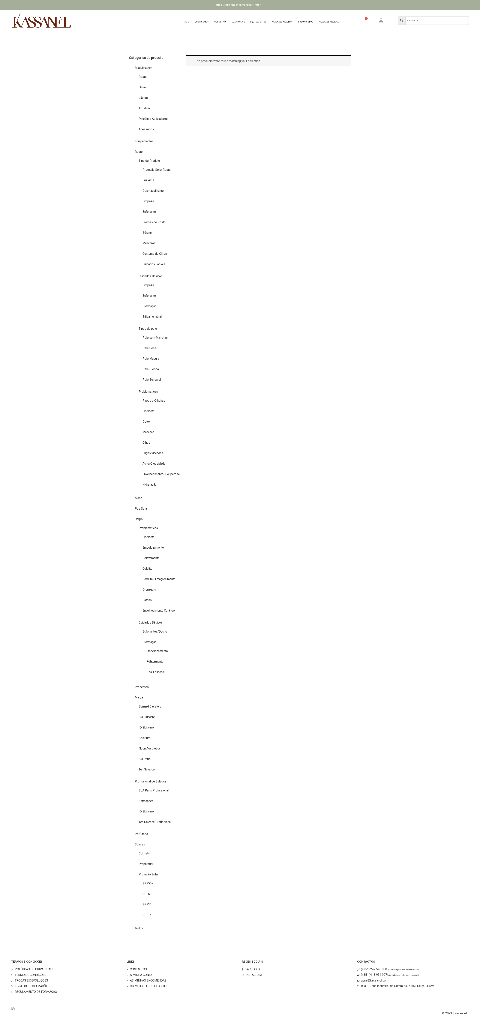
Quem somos (202, 22)
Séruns (147, 232)
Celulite (147, 568)
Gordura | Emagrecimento (159, 579)
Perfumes (141, 834)
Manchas (148, 432)
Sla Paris (145, 759)
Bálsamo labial (152, 316)
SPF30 (147, 904)
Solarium (144, 738)
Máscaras (148, 243)
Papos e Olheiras (153, 400)
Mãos (138, 498)
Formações (146, 801)
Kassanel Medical (329, 22)
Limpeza (148, 201)
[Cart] (364, 21)
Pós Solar (141, 508)
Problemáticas (148, 391)
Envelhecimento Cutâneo (158, 610)
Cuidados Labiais (153, 264)
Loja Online (238, 22)
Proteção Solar (148, 874)
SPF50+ (147, 883)
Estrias (147, 600)
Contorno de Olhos (154, 253)
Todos (139, 928)
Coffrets (144, 853)
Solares (140, 844)
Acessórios (146, 129)
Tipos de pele (148, 328)
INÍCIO (186, 22)
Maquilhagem (143, 68)
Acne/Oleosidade (154, 463)
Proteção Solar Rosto (156, 169)
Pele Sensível (151, 379)
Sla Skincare (147, 717)
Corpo (139, 519)
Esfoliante (149, 211)
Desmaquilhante (153, 190)
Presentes (142, 687)
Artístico (144, 108)
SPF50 (147, 894)
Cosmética (220, 22)
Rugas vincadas (152, 453)
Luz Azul (148, 180)
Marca (139, 697)
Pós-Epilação (155, 672)
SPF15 (147, 915)
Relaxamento (151, 558)
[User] (384, 20)
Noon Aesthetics (150, 748)
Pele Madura (150, 358)
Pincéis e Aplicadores (153, 119)
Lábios (143, 98)
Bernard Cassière (150, 706)
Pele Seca (149, 348)
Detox (146, 421)
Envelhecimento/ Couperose (161, 474)
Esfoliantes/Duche (154, 631)
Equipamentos (258, 22)
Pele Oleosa (150, 369)
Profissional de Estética (150, 781)
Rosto (143, 77)
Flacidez (148, 411)
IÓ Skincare (146, 727)
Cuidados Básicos (151, 276)
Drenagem (149, 589)
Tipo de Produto (149, 160)
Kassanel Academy (282, 22)
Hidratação (149, 306)
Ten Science (147, 769)
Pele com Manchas (155, 337)
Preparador (146, 864)
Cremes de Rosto (154, 222)
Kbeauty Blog (305, 22)
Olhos (142, 87)
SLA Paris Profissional (154, 790)
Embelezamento (153, 547)
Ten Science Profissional (155, 822)
